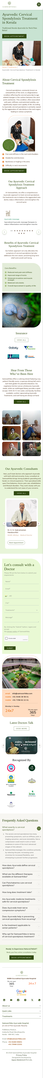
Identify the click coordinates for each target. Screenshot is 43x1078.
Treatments (12, 67)
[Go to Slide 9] (19, 233)
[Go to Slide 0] (11, 230)
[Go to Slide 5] (24, 230)
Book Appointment (16, 543)
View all (21, 340)
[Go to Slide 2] (17, 230)
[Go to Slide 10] (21, 233)
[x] (32, 1000)
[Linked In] (4, 1000)
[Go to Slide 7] (29, 230)
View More (21, 729)
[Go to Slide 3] (19, 230)
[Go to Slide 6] (27, 230)
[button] (6, 596)
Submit (10, 648)
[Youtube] (11, 1000)
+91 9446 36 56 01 (20, 697)
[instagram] (25, 1000)
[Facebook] (18, 1000)
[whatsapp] (39, 1000)
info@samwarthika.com (22, 693)
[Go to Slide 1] (14, 230)
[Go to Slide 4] (22, 230)
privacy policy (12, 631)
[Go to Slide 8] (32, 230)
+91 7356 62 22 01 (20, 700)
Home (4, 67)
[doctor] (22, 523)
